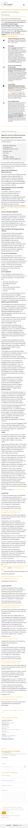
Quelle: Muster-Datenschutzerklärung (7, 710)
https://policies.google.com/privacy (9, 578)
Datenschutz (15, 825)
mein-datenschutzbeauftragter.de (19, 489)
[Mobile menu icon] (24, 5)
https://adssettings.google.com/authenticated (12, 576)
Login (20, 825)
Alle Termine (5, 757)
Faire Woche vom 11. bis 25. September (11, 751)
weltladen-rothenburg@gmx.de (9, 735)
